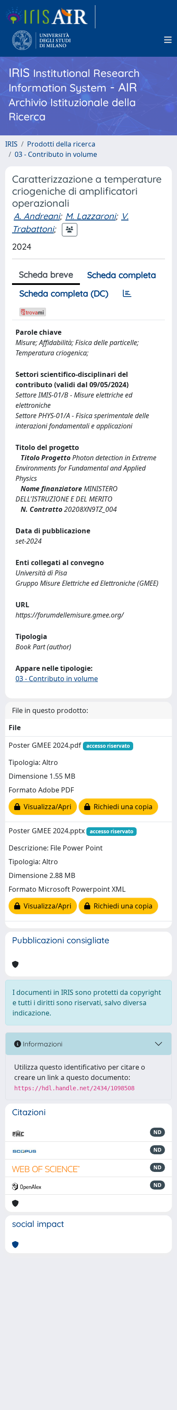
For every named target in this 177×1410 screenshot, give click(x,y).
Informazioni (41, 1044)
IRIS (11, 144)
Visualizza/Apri (45, 806)
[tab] (127, 293)
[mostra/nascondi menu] (168, 40)
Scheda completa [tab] (121, 274)
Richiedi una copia (121, 806)
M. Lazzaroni (90, 216)
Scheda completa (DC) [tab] (63, 293)
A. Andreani (37, 216)
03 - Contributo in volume (56, 154)
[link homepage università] (41, 40)
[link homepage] (50, 16)
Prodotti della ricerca (61, 144)
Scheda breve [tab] (46, 274)
